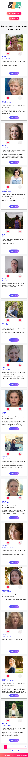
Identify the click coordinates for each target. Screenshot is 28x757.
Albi (3, 280)
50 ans (8, 325)
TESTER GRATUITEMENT (14, 13)
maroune (4, 679)
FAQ (5, 755)
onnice (4, 56)
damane (4, 323)
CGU (8, 755)
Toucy (4, 636)
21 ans (9, 191)
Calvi (3, 369)
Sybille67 (4, 545)
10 (19, 750)
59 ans (9, 102)
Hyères (4, 591)
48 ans (8, 58)
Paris (3, 503)
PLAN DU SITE (15, 755)
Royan (4, 102)
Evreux (4, 191)
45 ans (7, 280)
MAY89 (4, 634)
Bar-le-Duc (5, 680)
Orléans (4, 236)
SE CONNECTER (14, 18)
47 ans (7, 458)
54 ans (12, 547)
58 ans (8, 503)
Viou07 (4, 234)
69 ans (9, 636)
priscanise (5, 190)
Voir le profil (14, 73)
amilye (4, 101)
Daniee (4, 412)
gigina (4, 145)
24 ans (7, 147)
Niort (3, 325)
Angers (4, 725)
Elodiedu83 (5, 590)
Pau (3, 147)
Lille (3, 458)
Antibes (4, 414)
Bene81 (4, 279)
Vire (3, 58)
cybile (3, 368)
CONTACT (24, 755)
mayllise (4, 457)
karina (4, 501)
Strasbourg (5, 547)
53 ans (10, 236)
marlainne (5, 723)
